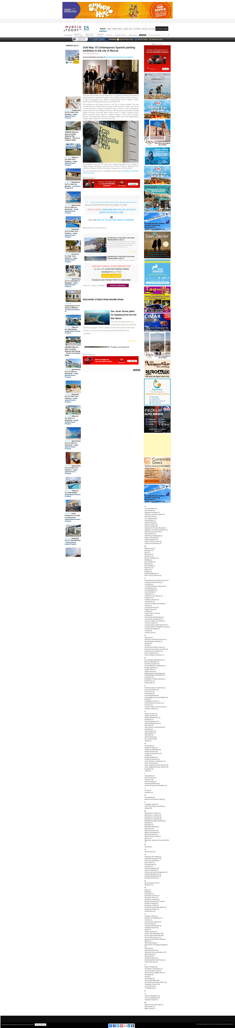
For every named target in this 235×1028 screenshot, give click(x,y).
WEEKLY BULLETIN (90, 21)
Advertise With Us (229, 1024)
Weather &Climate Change (79, 35)
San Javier (152, 29)
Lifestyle (109, 35)
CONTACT (70, 21)
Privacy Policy (211, 1024)
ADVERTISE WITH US (80, 21)
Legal (217, 1024)
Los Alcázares (137, 29)
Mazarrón (145, 29)
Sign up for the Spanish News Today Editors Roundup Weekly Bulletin (113, 202)
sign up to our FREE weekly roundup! (115, 220)
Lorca (130, 29)
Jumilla (126, 29)
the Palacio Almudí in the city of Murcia (119, 57)
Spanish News (133, 35)
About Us (221, 1024)
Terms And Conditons (201, 1024)
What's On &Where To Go (89, 35)
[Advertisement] (157, 444)
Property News (120, 35)
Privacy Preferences (40, 1024)
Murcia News (69, 35)
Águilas (109, 29)
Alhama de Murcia (117, 29)
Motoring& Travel (100, 35)
